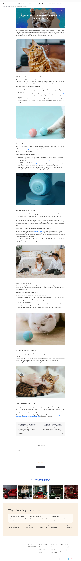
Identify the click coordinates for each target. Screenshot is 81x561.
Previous (20, 433)
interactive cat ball (22, 353)
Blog (6, 6)
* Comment (19, 453)
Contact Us (53, 549)
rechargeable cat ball (28, 149)
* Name (18, 450)
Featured (59, 3)
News (9, 6)
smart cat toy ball (60, 94)
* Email (43, 450)
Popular (23, 3)
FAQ (39, 546)
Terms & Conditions (54, 552)
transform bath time (35, 416)
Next (62, 433)
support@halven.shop (32, 546)
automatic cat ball (54, 99)
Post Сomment (40, 467)
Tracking (40, 552)
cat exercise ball (46, 160)
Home (4, 6)
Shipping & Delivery (42, 549)
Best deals (29, 3)
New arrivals (52, 3)
